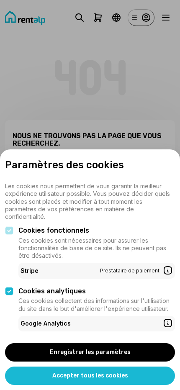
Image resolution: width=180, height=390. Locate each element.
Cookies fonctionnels (53, 230)
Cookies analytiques (52, 291)
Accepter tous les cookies (90, 375)
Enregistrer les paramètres (90, 352)
